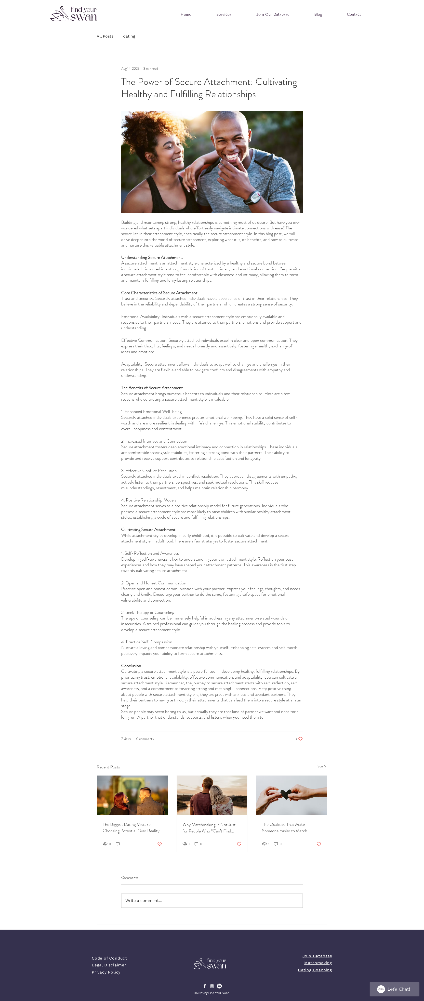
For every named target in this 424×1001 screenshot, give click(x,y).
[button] (224, 14)
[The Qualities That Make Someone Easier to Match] (291, 795)
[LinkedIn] (219, 986)
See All (322, 766)
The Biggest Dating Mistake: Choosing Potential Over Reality (131, 827)
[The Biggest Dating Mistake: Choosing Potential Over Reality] (132, 795)
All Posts (105, 36)
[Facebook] (204, 986)
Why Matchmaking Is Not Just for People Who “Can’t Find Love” (209, 827)
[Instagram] (212, 986)
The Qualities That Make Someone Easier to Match (284, 827)
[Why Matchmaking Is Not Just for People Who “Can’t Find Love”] (212, 795)
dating (129, 36)
